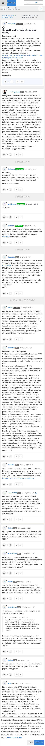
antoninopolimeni (14, 92)
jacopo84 (11, 225)
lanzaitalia (11, 257)
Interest (8, 9)
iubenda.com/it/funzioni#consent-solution (18, 478)
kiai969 (10, 528)
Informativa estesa (14, 737)
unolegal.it (6, 237)
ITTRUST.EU (6, 266)
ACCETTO (39, 742)
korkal (10, 308)
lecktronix (11, 169)
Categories (16, 9)
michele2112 (12, 493)
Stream (3, 9)
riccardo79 (11, 24)
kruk (9, 683)
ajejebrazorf (12, 204)
